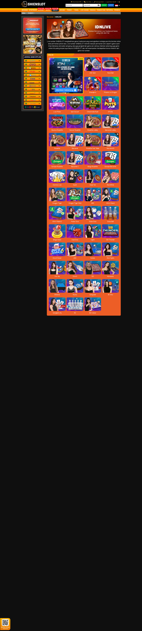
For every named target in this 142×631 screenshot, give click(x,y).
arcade (62, 10)
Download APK (77, 2)
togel (76, 10)
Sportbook (33, 10)
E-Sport (41, 10)
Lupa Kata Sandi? (111, 2)
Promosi (117, 10)
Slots (48, 10)
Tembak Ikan (101, 10)
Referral (109, 10)
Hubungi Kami (99, 2)
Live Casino (85, 10)
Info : (24, 13)
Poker (69, 10)
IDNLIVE (55, 10)
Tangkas (93, 10)
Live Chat (88, 2)
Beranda (25, 10)
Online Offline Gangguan (33, 107)
